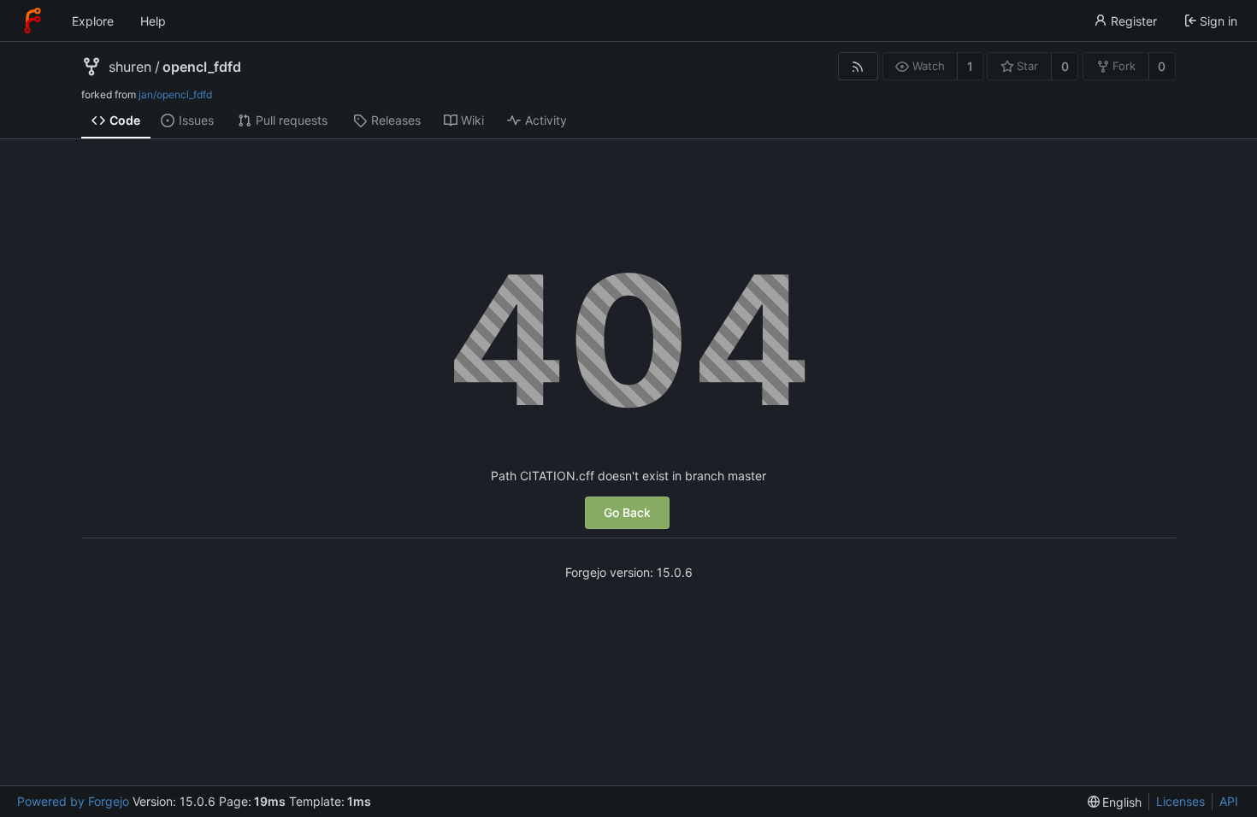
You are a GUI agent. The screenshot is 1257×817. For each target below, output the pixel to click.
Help (153, 21)
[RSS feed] (858, 66)
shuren (130, 66)
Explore (93, 21)
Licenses (1180, 801)
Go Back (627, 512)
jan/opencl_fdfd (175, 94)
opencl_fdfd (201, 66)
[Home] (32, 20)
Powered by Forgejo (73, 801)
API (1228, 801)
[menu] (1115, 802)
